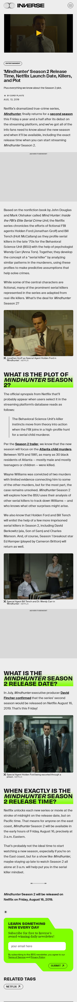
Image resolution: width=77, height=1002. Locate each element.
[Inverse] (31, 5)
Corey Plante (17, 95)
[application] (38, 33)
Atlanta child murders (55, 449)
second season (61, 114)
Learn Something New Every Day (26, 925)
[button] (38, 33)
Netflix (11, 986)
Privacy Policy (38, 957)
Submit (56, 965)
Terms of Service (17, 957)
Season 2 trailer (26, 444)
